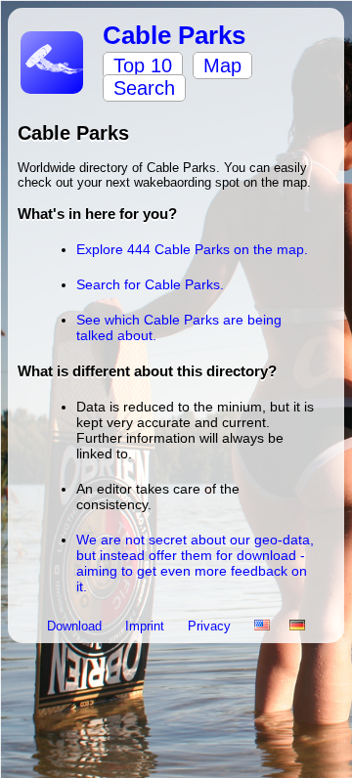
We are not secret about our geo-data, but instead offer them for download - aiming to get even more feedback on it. (195, 563)
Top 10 (142, 65)
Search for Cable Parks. (150, 284)
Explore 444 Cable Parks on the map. (192, 249)
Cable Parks (174, 35)
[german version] (297, 626)
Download (76, 626)
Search (144, 88)
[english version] (262, 626)
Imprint (146, 626)
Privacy (211, 626)
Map (222, 65)
